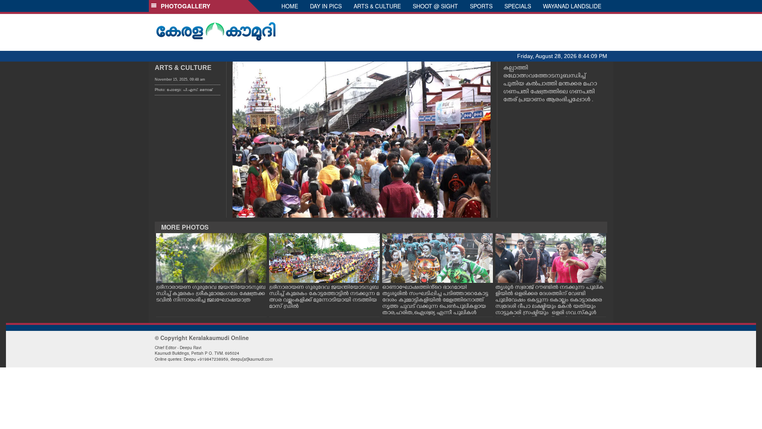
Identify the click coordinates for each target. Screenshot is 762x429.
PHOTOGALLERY (184, 6)
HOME (289, 6)
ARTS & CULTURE (377, 6)
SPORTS (481, 6)
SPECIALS (517, 6)
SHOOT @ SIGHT (435, 6)
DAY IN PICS (326, 6)
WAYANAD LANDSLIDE (572, 6)
